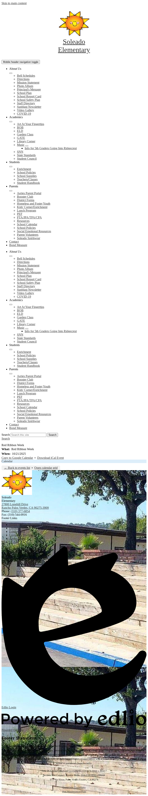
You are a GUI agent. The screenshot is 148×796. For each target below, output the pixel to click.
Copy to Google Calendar (17, 457)
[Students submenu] (10, 166)
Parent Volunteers (27, 234)
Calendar (7, 461)
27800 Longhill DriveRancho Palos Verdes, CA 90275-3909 (25, 506)
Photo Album (25, 86)
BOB (20, 127)
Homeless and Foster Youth (33, 203)
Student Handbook (28, 182)
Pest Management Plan (74, 791)
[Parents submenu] (10, 190)
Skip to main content (14, 3)
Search (6, 434)
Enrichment (24, 169)
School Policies (26, 172)
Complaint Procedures (74, 787)
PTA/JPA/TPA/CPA (29, 217)
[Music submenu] (26, 145)
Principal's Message (29, 89)
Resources (23, 220)
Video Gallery (25, 110)
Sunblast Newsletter (29, 106)
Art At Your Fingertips (30, 124)
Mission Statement (28, 82)
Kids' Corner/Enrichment (32, 207)
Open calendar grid (46, 467)
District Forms (25, 200)
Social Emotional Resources (34, 231)
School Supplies (27, 176)
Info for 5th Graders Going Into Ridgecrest (51, 148)
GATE (21, 137)
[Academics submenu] (10, 121)
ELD (20, 131)
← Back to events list (17, 467)
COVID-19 (24, 113)
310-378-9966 (90, 770)
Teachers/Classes (27, 179)
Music (20, 144)
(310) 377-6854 (20, 511)
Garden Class (25, 134)
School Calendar (27, 224)
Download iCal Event (50, 457)
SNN (20, 151)
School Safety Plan (28, 99)
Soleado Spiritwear (28, 238)
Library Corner (26, 141)
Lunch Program (26, 210)
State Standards (26, 155)
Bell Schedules (26, 75)
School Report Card (29, 96)
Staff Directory (26, 103)
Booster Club (25, 196)
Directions (23, 79)
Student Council (27, 158)
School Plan (24, 93)
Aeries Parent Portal (29, 193)
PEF (19, 214)
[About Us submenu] (10, 73)
